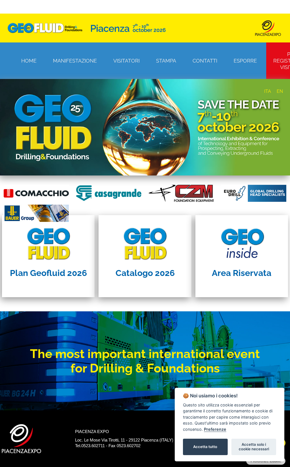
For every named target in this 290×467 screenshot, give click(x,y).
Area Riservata (241, 273)
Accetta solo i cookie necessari (254, 446)
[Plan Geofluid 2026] (48, 240)
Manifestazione (75, 61)
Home (29, 61)
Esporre (245, 61)
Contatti (205, 61)
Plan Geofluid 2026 (48, 273)
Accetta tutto (205, 446)
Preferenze (215, 429)
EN (280, 91)
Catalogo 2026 (145, 273)
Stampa (166, 61)
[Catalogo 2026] (144, 240)
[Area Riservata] (241, 240)
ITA (267, 91)
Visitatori (126, 61)
